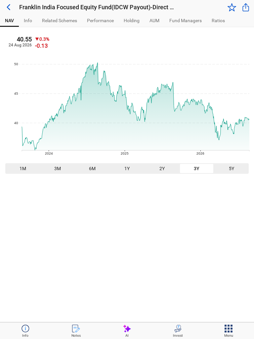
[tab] (9, 21)
